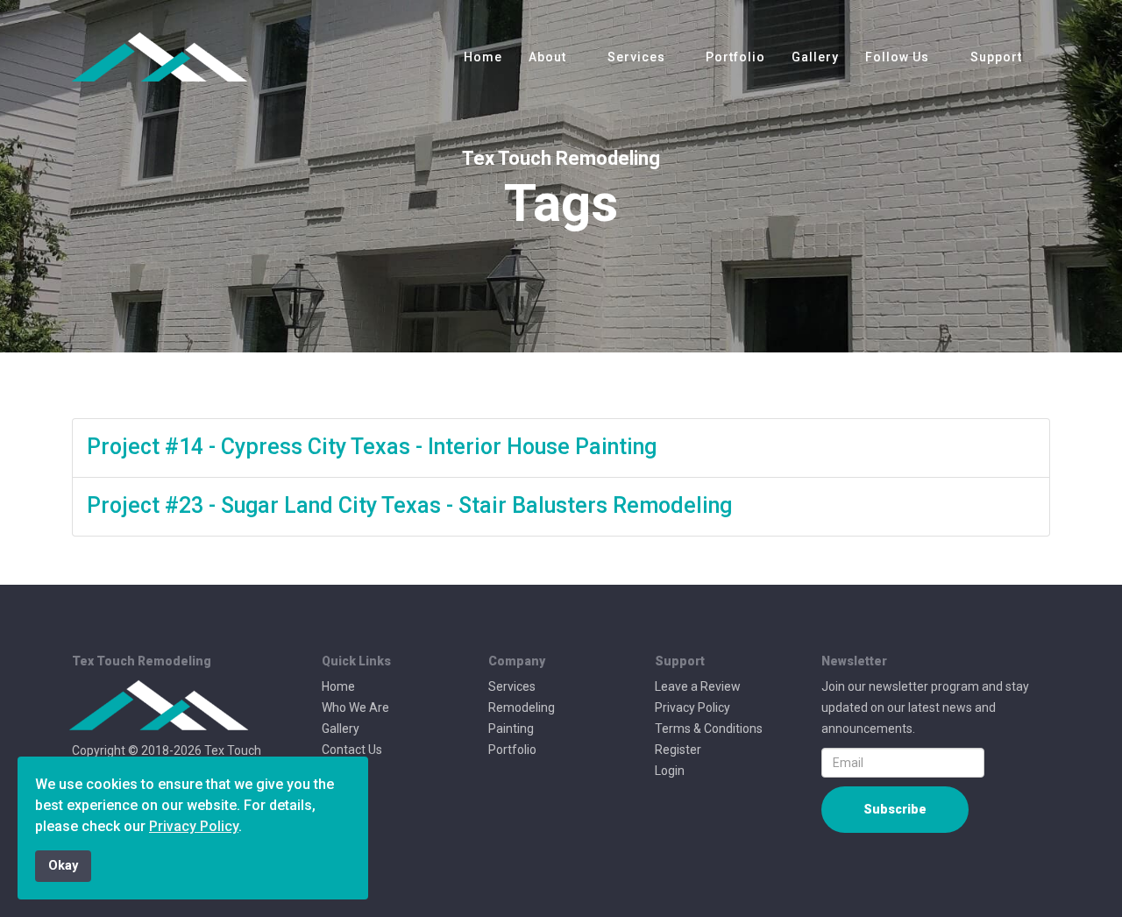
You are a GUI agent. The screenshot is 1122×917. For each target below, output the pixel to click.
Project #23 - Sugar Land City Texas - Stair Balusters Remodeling (409, 505)
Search (341, 771)
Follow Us (897, 57)
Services (638, 57)
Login (670, 771)
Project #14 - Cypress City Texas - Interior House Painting (372, 446)
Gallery (815, 57)
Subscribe (895, 809)
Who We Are (355, 707)
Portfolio (735, 57)
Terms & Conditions (709, 729)
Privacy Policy (692, 707)
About (547, 57)
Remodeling (521, 707)
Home (483, 57)
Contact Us (352, 750)
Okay (63, 865)
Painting (511, 729)
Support (996, 57)
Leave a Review (698, 686)
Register (678, 750)
